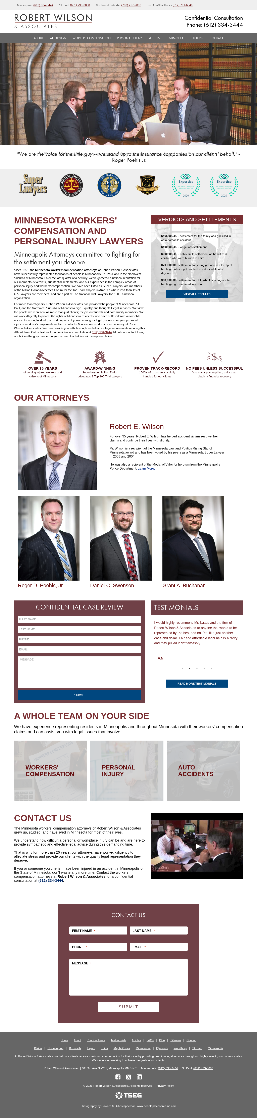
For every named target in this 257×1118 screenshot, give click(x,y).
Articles (136, 1040)
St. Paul (197, 1048)
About (38, 38)
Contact (216, 38)
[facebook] (117, 1077)
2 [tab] (190, 669)
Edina (104, 1048)
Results (154, 38)
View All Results (197, 294)
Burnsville (75, 1048)
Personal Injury (129, 38)
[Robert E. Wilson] (57, 448)
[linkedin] (139, 1077)
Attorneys (58, 38)
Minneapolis (215, 1048)
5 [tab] (211, 669)
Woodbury (180, 1048)
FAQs (150, 1040)
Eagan (91, 1048)
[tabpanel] (33, 185)
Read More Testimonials (196, 683)
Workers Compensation (91, 38)
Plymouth (162, 1048)
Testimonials (176, 38)
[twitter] (129, 1077)
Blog (162, 1040)
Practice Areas (96, 1040)
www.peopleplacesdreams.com (156, 1106)
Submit (79, 695)
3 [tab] (197, 669)
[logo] (53, 21)
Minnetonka (143, 1048)
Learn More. (146, 468)
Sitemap (175, 1040)
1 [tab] (183, 669)
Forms (198, 38)
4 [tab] (204, 669)
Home (64, 1040)
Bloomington (55, 1048)
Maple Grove (122, 1048)
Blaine (38, 1048)
